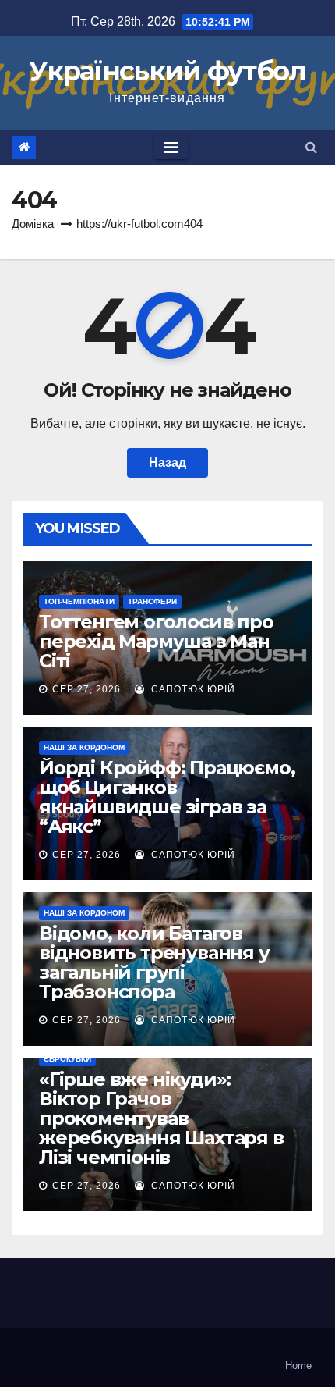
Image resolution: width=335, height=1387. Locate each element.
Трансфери (152, 601)
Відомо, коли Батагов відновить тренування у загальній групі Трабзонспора (154, 962)
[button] (311, 147)
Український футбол (167, 71)
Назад (167, 462)
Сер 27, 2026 (86, 689)
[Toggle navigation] (171, 147)
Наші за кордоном (84, 747)
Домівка (33, 223)
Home (298, 1365)
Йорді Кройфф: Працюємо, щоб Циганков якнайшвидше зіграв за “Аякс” (166, 797)
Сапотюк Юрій (191, 689)
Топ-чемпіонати (79, 601)
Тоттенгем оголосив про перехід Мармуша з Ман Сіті (156, 641)
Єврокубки (67, 1058)
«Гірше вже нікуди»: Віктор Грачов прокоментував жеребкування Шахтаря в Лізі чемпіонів (161, 1118)
